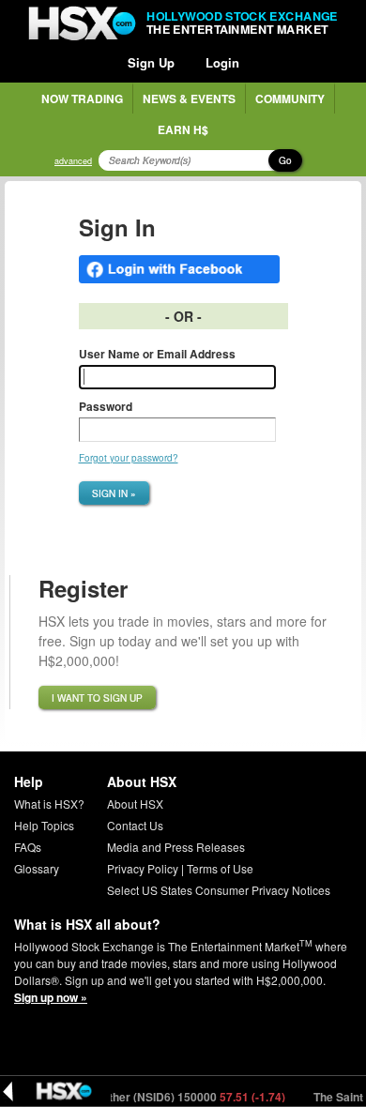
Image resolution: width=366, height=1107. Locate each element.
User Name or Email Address (157, 353)
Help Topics (44, 825)
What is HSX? (49, 803)
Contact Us (135, 825)
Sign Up (151, 62)
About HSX (135, 803)
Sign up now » (50, 997)
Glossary (36, 868)
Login (222, 62)
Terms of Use (220, 868)
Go (285, 160)
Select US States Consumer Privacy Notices (218, 890)
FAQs (27, 847)
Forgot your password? (128, 457)
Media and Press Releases (176, 847)
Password (105, 406)
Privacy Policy (142, 868)
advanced (73, 161)
